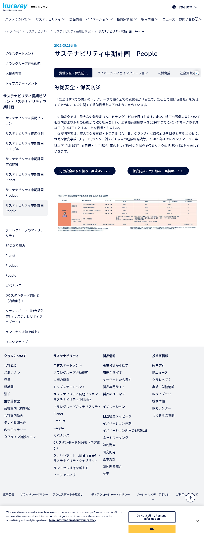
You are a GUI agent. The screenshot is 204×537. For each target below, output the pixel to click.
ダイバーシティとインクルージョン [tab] (122, 73)
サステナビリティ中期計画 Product (26, 192)
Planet (10, 255)
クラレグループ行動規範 (23, 63)
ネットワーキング (115, 437)
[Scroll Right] (196, 73)
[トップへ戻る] (190, 497)
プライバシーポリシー (34, 494)
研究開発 (109, 451)
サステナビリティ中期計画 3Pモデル (26, 146)
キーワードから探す (117, 379)
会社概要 (10, 365)
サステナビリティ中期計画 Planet (26, 177)
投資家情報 (125, 19)
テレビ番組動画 (15, 422)
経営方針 (158, 365)
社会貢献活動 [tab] (189, 73)
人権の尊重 (14, 73)
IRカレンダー (161, 408)
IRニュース (160, 372)
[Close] (197, 521)
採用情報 (147, 19)
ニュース (169, 19)
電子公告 (8, 494)
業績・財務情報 (163, 386)
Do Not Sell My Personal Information (152, 517)
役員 (7, 379)
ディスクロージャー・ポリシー (110, 494)
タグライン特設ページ (20, 436)
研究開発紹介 (112, 466)
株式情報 (158, 401)
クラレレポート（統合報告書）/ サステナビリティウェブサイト (25, 316)
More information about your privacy (72, 520)
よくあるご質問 (163, 415)
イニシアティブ (17, 341)
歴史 (106, 473)
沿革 (7, 393)
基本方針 (109, 459)
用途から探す (112, 372)
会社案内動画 (13, 415)
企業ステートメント (20, 53)
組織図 (9, 386)
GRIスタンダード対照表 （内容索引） (22, 298)
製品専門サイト (114, 386)
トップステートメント (21, 83)
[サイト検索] (197, 19)
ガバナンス (14, 285)
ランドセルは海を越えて (23, 331)
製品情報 (75, 19)
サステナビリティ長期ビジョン (25, 120)
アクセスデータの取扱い (68, 494)
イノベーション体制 (117, 423)
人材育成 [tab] (164, 73)
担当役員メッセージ (117, 416)
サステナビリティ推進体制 (25, 133)
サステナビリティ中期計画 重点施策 (26, 161)
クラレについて (16, 19)
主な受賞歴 (12, 401)
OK (152, 529)
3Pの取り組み (15, 245)
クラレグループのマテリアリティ (25, 233)
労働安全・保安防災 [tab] (73, 73)
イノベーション (97, 19)
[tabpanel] (127, 155)
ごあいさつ (12, 372)
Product (12, 265)
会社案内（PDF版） (18, 408)
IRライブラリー (163, 393)
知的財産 (109, 444)
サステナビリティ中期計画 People (26, 208)
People (11, 275)
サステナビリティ (48, 19)
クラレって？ (161, 379)
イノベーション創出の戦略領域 (125, 430)
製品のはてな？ (114, 393)
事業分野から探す (115, 365)
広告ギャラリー (15, 429)
